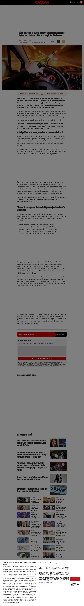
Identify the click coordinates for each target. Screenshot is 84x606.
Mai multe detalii (31, 576)
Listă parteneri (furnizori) (45, 582)
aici (13, 592)
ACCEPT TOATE (75, 579)
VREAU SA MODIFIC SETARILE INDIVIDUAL (75, 585)
